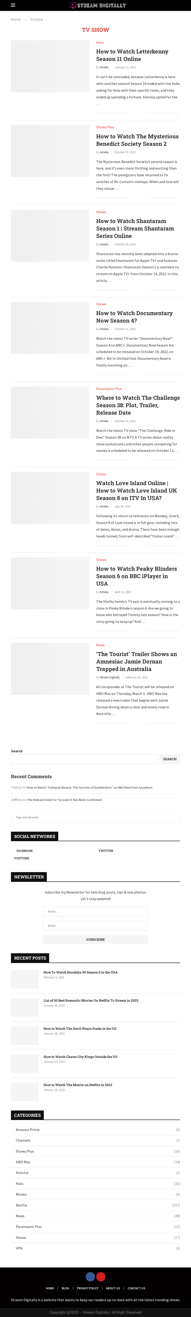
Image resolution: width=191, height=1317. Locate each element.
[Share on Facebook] (136, 113)
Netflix (98, 1205)
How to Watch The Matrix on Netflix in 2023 (78, 1085)
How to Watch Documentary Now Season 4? (134, 316)
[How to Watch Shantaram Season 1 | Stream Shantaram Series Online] (50, 236)
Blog (65, 1288)
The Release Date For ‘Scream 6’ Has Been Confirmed (64, 800)
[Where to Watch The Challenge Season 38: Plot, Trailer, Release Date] (50, 413)
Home (16, 19)
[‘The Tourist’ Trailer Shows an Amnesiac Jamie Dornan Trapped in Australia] (50, 669)
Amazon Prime (98, 1129)
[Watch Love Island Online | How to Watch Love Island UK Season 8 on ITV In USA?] (50, 498)
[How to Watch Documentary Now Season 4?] (50, 328)
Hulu (98, 1183)
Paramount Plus (98, 1226)
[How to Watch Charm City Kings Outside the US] (25, 1063)
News (98, 1216)
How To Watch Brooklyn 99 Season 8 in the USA (81, 972)
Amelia (104, 67)
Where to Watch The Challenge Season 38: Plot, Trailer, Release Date (138, 405)
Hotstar (98, 1172)
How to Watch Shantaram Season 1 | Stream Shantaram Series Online (135, 228)
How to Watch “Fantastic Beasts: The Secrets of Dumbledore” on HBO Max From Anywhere (90, 787)
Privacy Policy (87, 1288)
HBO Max (98, 1162)
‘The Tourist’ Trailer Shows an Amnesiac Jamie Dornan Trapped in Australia (136, 661)
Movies (98, 1194)
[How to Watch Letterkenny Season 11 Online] (50, 66)
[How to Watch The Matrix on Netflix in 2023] (25, 1092)
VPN (98, 1248)
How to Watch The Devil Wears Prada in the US (80, 1028)
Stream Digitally (110, 677)
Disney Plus (98, 1151)
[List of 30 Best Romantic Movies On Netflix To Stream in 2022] (25, 1007)
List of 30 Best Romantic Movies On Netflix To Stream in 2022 (91, 1000)
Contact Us (136, 1288)
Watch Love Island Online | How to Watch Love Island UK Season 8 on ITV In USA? (136, 490)
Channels (98, 1140)
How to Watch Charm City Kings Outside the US (80, 1056)
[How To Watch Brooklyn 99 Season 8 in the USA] (25, 979)
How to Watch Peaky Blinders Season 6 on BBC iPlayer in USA (136, 576)
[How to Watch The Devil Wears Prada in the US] (25, 1035)
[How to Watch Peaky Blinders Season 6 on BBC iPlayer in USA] (50, 583)
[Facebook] (90, 1276)
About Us (113, 1288)
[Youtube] (101, 1276)
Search (17, 751)
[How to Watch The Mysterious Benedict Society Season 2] (50, 151)
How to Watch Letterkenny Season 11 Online (132, 55)
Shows (98, 1237)
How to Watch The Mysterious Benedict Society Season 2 (137, 140)
